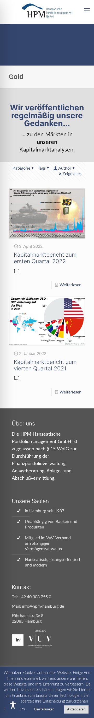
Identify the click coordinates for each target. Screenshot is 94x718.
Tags (42, 168)
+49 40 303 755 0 (35, 597)
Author (64, 168)
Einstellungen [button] (44, 709)
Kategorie (21, 168)
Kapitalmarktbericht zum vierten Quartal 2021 (45, 365)
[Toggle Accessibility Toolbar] (13, 705)
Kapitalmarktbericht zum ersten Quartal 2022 (45, 257)
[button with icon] (18, 640)
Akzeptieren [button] (76, 709)
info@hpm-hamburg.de (43, 606)
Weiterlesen (70, 285)
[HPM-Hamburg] (47, 10)
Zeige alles (71, 174)
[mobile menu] (87, 10)
